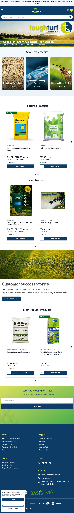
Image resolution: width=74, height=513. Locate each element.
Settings (13, 499)
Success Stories (7, 444)
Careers (4, 450)
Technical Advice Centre (10, 447)
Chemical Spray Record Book (50, 223)
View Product (21, 166)
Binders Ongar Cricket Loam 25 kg (19, 352)
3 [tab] (38, 174)
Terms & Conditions (45, 438)
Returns (41, 444)
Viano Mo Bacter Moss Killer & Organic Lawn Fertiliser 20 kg (51, 353)
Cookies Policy (44, 447)
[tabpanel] (20, 141)
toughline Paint (7, 465)
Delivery (42, 441)
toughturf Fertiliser (8, 462)
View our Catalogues (9, 441)
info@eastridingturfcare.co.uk (51, 474)
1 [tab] (35, 174)
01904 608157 (45, 478)
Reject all (13, 504)
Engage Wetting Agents (10, 468)
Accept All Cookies (13, 508)
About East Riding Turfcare (11, 438)
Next (69, 72)
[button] (37, 34)
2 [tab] (37, 174)
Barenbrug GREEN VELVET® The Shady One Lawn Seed (19, 224)
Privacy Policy (44, 450)
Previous (4, 72)
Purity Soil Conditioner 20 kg (50, 148)
